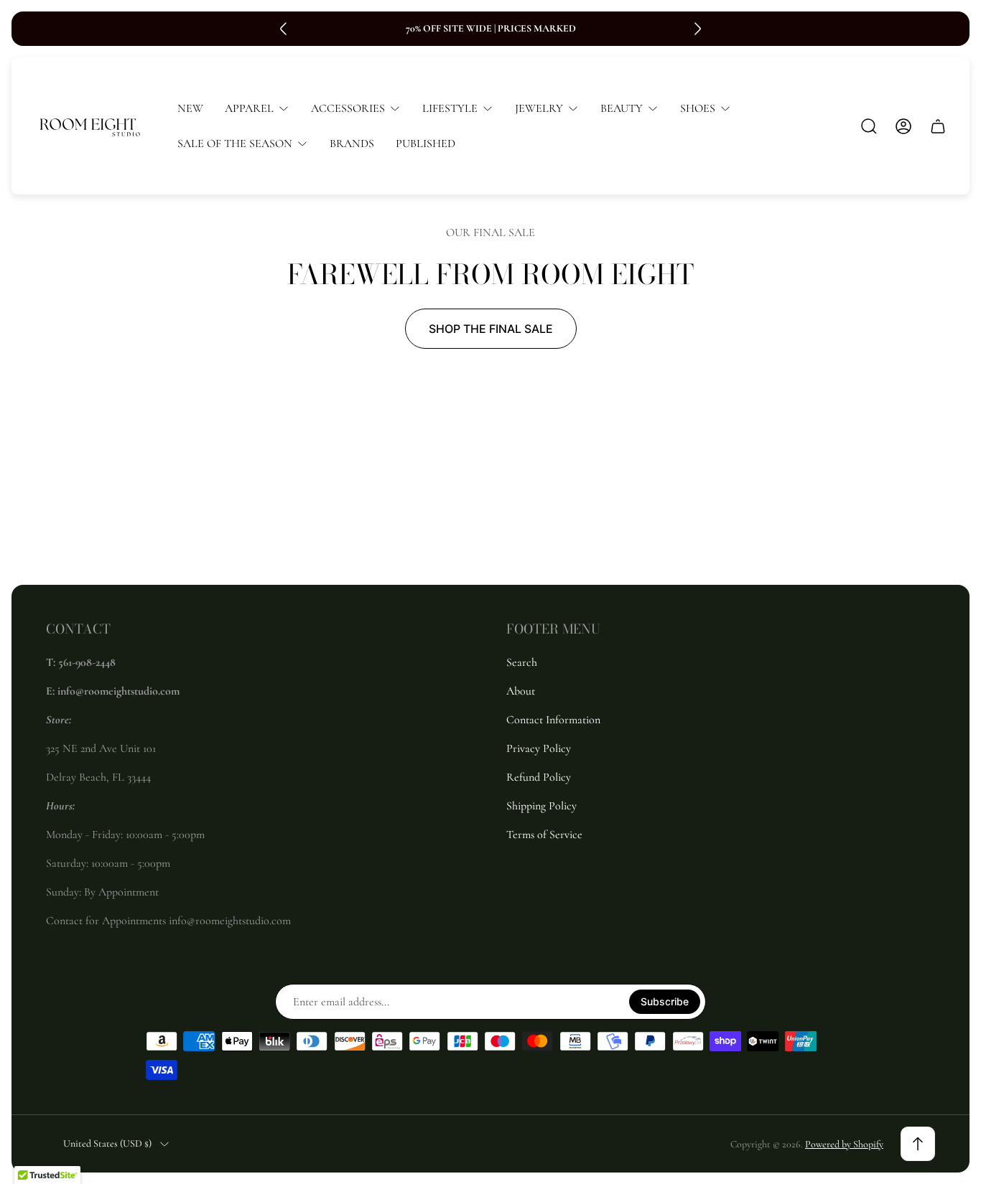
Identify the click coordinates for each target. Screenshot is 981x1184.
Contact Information (553, 720)
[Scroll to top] (918, 1144)
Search (521, 662)
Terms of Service (544, 834)
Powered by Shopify (844, 1144)
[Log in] (903, 126)
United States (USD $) (107, 1143)
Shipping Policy (541, 806)
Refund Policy (538, 777)
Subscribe (665, 1001)
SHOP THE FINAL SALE (491, 328)
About (520, 691)
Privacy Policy (538, 748)
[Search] (869, 126)
